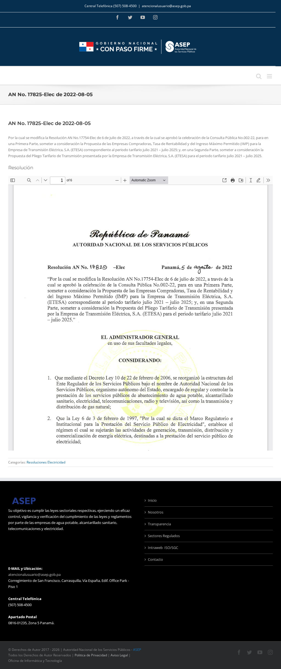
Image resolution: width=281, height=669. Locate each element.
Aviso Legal (119, 655)
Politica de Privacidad (91, 655)
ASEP (137, 649)
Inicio (152, 500)
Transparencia (159, 523)
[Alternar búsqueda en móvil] (259, 76)
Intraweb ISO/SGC (163, 547)
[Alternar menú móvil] (270, 76)
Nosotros (155, 512)
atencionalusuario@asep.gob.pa (166, 6)
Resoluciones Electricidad (46, 462)
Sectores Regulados (164, 535)
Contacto (155, 559)
